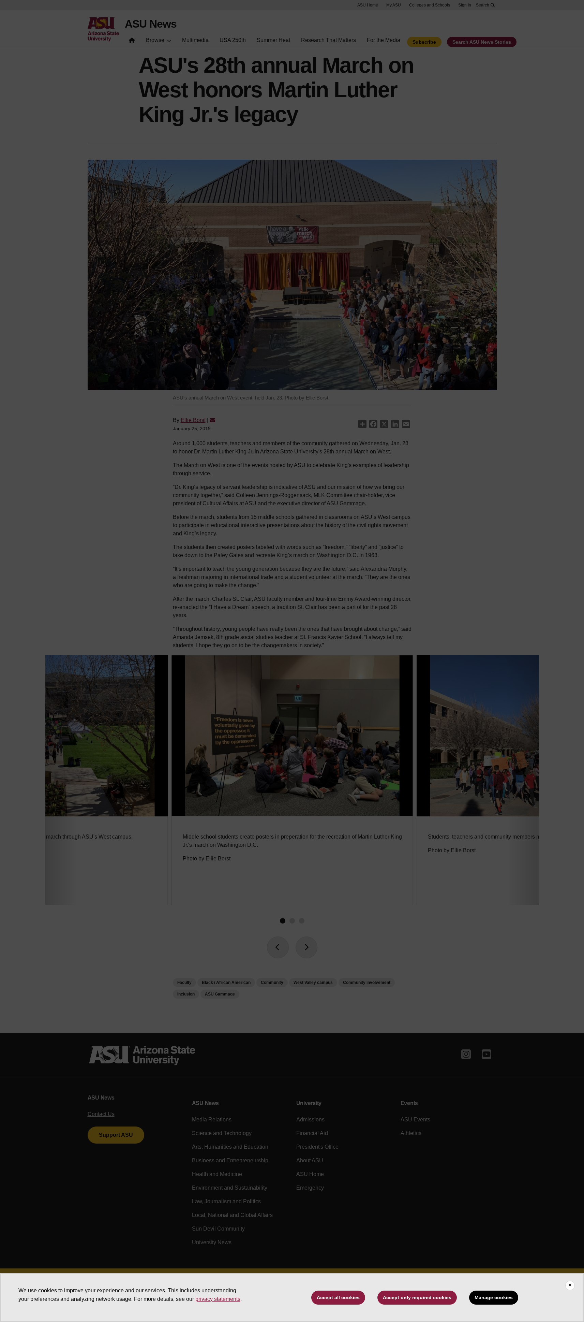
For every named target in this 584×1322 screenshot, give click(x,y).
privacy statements (217, 1299)
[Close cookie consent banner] (570, 1285)
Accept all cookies (338, 1297)
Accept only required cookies (417, 1297)
